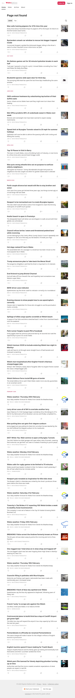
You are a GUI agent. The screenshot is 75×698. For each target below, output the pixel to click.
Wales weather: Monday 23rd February (23, 452)
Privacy (39, 684)
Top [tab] (15, 20)
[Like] (8, 87)
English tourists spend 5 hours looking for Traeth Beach (30, 647)
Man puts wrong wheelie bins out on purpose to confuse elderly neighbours (30, 166)
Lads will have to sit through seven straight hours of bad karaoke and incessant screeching (30, 351)
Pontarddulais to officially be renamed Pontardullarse (29, 633)
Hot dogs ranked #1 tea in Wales (20, 247)
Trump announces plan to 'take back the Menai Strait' (29, 261)
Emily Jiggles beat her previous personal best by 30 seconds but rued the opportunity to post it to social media (31, 334)
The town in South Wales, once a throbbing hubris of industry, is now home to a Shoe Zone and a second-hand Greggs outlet (32, 154)
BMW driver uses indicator (18, 288)
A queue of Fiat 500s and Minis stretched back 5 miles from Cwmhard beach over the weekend (32, 320)
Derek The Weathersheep (22, 402)
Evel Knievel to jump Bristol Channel (22, 274)
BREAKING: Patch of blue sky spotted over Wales (27, 590)
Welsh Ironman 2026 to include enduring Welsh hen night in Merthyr (32, 346)
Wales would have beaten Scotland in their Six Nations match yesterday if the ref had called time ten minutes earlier (31, 468)
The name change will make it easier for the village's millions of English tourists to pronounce (31, 636)
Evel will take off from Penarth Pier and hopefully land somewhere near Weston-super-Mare (31, 277)
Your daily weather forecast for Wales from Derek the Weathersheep (30, 399)
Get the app (47, 689)
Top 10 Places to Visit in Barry (19, 150)
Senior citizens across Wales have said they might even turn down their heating (31, 102)
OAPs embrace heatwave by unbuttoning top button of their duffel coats (31, 97)
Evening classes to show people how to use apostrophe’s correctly (30, 301)
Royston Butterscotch (19, 33)
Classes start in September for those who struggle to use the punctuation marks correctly (31, 306)
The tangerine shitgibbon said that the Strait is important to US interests (31, 264)
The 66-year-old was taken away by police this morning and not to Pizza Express (31, 538)
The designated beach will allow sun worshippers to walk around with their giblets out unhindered (32, 220)
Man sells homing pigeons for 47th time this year (27, 26)
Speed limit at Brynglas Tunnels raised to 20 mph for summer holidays (32, 131)
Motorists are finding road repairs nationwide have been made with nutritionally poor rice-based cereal (30, 579)
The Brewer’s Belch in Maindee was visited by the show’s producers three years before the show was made (31, 482)
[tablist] (12, 21)
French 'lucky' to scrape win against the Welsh (26, 604)
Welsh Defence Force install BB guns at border (26, 378)
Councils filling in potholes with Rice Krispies (25, 576)
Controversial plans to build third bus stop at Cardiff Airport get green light (31, 617)
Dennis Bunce (16, 471)
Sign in (69, 3)
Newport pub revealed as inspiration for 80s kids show (29, 479)
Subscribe (61, 3)
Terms (44, 684)
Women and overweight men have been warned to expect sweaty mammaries (29, 119)
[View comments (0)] (25, 35)
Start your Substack (32, 689)
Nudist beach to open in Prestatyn (21, 216)
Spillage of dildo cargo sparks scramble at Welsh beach (30, 317)
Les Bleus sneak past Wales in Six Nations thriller (23, 607)
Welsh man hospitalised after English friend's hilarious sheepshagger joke (29, 363)
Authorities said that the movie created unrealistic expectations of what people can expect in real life (31, 667)
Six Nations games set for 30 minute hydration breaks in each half (32, 62)
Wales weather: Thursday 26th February (23, 397)
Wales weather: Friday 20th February (22, 522)
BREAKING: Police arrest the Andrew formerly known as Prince (32, 534)
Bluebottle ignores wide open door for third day (26, 78)
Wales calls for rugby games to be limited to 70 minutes (30, 464)
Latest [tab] (10, 20)
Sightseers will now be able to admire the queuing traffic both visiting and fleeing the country (32, 135)
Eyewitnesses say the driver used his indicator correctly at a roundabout (31, 290)
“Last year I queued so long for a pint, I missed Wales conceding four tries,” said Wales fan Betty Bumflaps (32, 67)
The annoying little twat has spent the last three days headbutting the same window (32, 81)
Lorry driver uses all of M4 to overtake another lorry (28, 409)
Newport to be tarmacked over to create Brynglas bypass (30, 202)
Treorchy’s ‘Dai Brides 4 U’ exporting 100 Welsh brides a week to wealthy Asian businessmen (32, 506)
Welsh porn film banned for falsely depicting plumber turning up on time (32, 662)
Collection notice (53, 684)
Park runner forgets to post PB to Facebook (24, 331)
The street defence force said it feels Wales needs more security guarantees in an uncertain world (32, 382)
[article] (37, 31)
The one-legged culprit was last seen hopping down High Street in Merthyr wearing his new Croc (32, 552)
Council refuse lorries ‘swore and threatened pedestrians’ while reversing (30, 232)
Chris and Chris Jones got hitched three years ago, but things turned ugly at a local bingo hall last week (32, 191)
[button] (3, 7)
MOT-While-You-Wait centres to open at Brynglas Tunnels (31, 438)
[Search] (66, 21)
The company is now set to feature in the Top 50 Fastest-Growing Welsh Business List (31, 511)
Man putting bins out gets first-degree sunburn (26, 424)
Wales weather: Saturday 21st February (23, 493)
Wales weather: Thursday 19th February (23, 563)
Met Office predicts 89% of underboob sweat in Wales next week (31, 114)
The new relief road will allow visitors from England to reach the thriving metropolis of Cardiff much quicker (31, 206)
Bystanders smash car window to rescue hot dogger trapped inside (32, 41)
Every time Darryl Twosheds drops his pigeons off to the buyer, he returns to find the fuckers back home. (32, 30)
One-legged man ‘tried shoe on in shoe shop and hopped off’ (31, 549)
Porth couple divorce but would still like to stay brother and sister (31, 187)
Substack (28, 694)
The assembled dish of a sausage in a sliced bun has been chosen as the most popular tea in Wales (31, 251)
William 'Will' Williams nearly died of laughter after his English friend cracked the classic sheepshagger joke (33, 368)
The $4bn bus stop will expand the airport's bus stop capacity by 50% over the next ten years (32, 622)
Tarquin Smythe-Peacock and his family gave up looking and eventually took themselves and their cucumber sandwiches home (32, 651)
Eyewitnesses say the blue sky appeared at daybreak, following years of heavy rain (31, 593)
